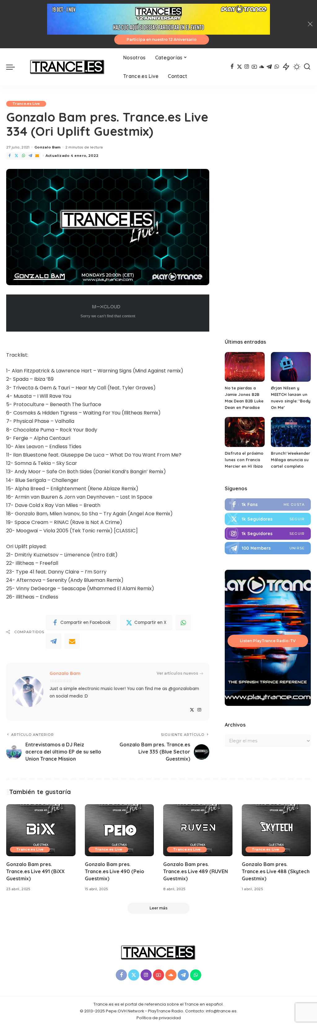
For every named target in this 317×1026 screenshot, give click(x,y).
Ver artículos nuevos (177, 673)
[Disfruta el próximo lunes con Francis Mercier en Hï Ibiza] (245, 432)
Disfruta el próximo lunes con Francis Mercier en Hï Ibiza (244, 460)
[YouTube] (254, 66)
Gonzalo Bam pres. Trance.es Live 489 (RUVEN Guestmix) (195, 871)
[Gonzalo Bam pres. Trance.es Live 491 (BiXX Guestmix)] (41, 830)
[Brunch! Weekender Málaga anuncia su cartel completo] (291, 432)
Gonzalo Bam (47, 147)
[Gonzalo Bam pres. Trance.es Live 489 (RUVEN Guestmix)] (197, 830)
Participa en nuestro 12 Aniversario (162, 39)
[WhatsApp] (276, 66)
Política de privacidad (159, 1017)
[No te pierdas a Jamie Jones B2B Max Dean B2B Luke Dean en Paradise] (245, 367)
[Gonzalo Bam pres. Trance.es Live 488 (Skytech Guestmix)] (276, 830)
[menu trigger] (13, 66)
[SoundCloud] (261, 66)
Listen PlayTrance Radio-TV (268, 640)
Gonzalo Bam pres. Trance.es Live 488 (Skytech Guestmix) (276, 871)
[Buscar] (307, 66)
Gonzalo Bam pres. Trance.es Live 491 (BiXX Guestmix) (35, 871)
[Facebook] (232, 66)
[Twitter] (239, 66)
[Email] (37, 156)
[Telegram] (269, 66)
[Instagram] (247, 66)
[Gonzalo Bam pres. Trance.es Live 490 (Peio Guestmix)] (119, 830)
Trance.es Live (26, 103)
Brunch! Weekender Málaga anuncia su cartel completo (290, 460)
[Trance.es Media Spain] (67, 67)
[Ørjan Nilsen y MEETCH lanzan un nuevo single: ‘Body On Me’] (291, 367)
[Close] (310, 24)
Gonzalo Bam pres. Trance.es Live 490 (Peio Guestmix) (114, 871)
